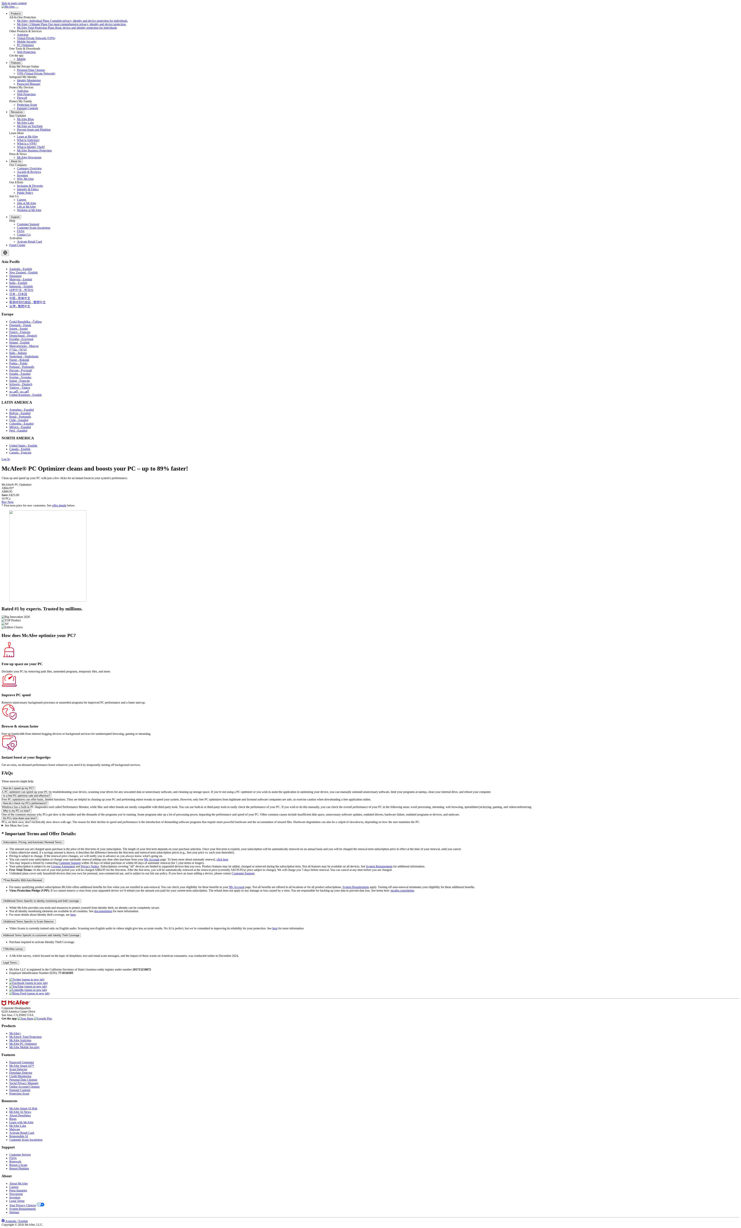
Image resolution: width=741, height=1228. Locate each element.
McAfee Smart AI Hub (23, 1108)
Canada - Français (20, 452)
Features (16, 62)
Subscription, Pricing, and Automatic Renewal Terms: (33, 842)
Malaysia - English (20, 279)
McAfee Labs (17, 1125)
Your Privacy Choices (22, 1205)
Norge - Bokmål (19, 360)
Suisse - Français (19, 380)
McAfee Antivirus (20, 1040)
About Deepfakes (20, 1115)
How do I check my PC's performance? (25, 803)
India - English (18, 283)
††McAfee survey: (13, 949)
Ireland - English (19, 342)
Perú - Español (18, 430)
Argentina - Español (21, 409)
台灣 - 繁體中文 (19, 306)
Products (16, 13)
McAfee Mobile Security (24, 1047)
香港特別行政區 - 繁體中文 (27, 302)
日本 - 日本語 (18, 294)
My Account (151, 859)
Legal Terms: (10, 962)
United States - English (23, 445)
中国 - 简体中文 (19, 298)
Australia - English (20, 269)
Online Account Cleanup (24, 1086)
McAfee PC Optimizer (23, 1043)
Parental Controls (19, 1090)
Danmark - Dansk (20, 325)
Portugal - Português (21, 366)
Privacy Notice (90, 866)
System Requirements (379, 866)
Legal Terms (17, 1201)
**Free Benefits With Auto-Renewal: (23, 880)
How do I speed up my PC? (18, 788)
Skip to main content (14, 3)
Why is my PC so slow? (16, 810)
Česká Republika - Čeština (25, 321)
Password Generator (21, 1062)
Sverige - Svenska (20, 377)
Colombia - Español (21, 423)
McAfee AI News (20, 1112)
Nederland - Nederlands (23, 356)
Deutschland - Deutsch (23, 335)
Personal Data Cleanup (23, 1079)
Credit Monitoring (20, 1076)
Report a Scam (18, 1165)
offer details (59, 505)
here (73, 914)
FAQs (13, 1158)
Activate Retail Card (21, 1132)
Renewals (15, 1161)
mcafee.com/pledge (402, 890)
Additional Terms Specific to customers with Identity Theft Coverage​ (41, 935)
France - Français (19, 332)
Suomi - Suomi (18, 328)
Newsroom (16, 1194)
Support (15, 217)
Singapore (15, 276)
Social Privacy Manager (23, 1083)
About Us (16, 161)
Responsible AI (18, 1136)
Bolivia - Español (19, 413)
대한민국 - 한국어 (21, 290)
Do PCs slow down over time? (20, 818)
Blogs (12, 1118)
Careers (14, 1187)
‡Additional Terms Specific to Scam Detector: (28, 921)
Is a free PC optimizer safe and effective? (26, 795)
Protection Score (19, 1093)
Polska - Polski (18, 363)
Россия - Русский (20, 370)
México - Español (20, 427)
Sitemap (14, 1212)
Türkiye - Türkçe (19, 387)
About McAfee (18, 1183)
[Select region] (5, 253)
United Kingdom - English (25, 394)
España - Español (19, 373)
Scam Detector (18, 1069)
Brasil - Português (20, 416)
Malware (14, 1129)
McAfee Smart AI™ (21, 1065)
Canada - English (19, 449)
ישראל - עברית (18, 349)
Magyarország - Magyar (24, 346)
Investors (14, 1197)
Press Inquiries (18, 1190)
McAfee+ (15, 1033)
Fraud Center (17, 245)
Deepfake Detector (20, 1072)
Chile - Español (18, 420)
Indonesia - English (21, 286)
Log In (6, 459)
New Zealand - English (23, 272)
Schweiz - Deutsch (20, 384)
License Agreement (63, 866)
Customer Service (20, 1154)
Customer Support (69, 863)
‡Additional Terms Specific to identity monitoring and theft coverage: (41, 900)
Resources (17, 112)
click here (222, 859)
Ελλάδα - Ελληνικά (21, 339)
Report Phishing (19, 1168)
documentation (103, 911)
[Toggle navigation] (17, 7)
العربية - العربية (19, 391)
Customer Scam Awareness (25, 1139)
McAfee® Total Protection (25, 1036)
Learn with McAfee (21, 1122)
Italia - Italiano (18, 353)
